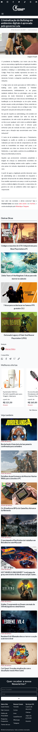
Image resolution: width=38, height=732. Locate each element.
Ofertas (28, 712)
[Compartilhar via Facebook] (6, 359)
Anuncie (28, 721)
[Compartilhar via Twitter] (15, 359)
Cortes (15, 710)
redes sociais (22, 203)
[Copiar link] (19, 359)
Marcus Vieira (10, 349)
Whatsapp (16, 720)
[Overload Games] (19, 8)
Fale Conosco (5, 710)
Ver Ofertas (33, 410)
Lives (14, 713)
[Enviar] (19, 698)
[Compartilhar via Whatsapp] (2, 359)
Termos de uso (5, 724)
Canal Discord (17, 716)
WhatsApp (19, 206)
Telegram (26, 206)
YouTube (32, 203)
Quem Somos (5, 707)
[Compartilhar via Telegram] (10, 359)
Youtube (16, 707)
